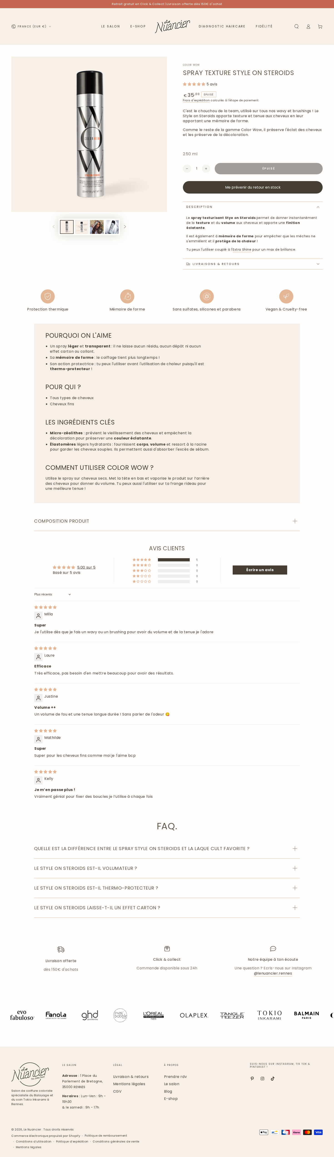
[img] (45, 607)
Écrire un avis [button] (260, 569)
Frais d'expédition (196, 100)
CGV (117, 1091)
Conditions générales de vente (116, 1141)
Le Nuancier (33, 1129)
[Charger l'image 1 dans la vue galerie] (67, 227)
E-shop (171, 1098)
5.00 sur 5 (86, 567)
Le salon (171, 1084)
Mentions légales (129, 1084)
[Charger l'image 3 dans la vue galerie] (112, 227)
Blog (168, 1091)
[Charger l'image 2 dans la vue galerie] (82, 227)
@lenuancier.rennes (273, 973)
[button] (296, 27)
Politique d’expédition (72, 1141)
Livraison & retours (131, 1076)
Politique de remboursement (106, 1136)
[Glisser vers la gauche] (54, 227)
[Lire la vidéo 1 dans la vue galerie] (97, 227)
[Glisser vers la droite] (125, 227)
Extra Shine (242, 249)
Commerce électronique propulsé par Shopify (45, 1136)
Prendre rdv (175, 1076)
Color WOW (191, 65)
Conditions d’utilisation (34, 1141)
